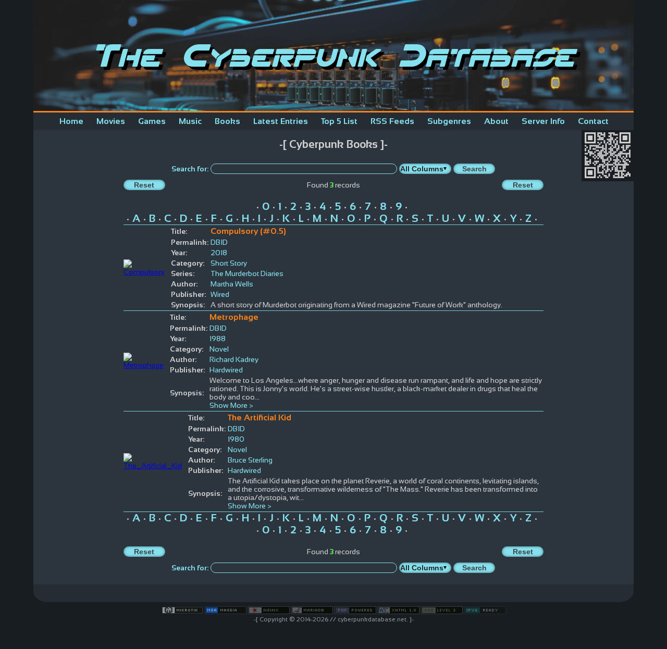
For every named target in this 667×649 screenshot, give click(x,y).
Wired (220, 294)
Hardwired (226, 370)
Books (227, 121)
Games (152, 121)
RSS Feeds (392, 121)
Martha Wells (232, 284)
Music (190, 121)
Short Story (229, 263)
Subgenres (449, 121)
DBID (219, 242)
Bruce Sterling (250, 460)
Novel (219, 349)
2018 (219, 252)
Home (71, 121)
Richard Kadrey (233, 359)
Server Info (543, 121)
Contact (593, 121)
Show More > (231, 405)
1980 (236, 439)
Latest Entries (280, 121)
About (496, 121)
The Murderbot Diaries (247, 273)
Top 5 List (339, 121)
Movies (110, 121)
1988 (217, 338)
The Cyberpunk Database (333, 55)
